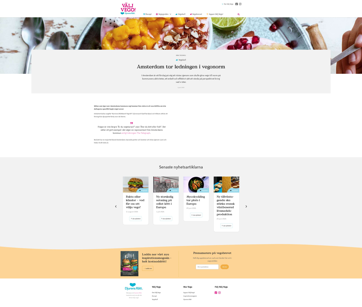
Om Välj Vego (228, 4)
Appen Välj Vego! (189, 293)
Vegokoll (183, 55)
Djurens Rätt (187, 299)
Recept (154, 296)
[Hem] (128, 9)
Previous (116, 206)
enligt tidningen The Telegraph (136, 133)
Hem (177, 55)
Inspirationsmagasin (190, 296)
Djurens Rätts (138, 293)
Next (246, 206)
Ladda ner (148, 268)
